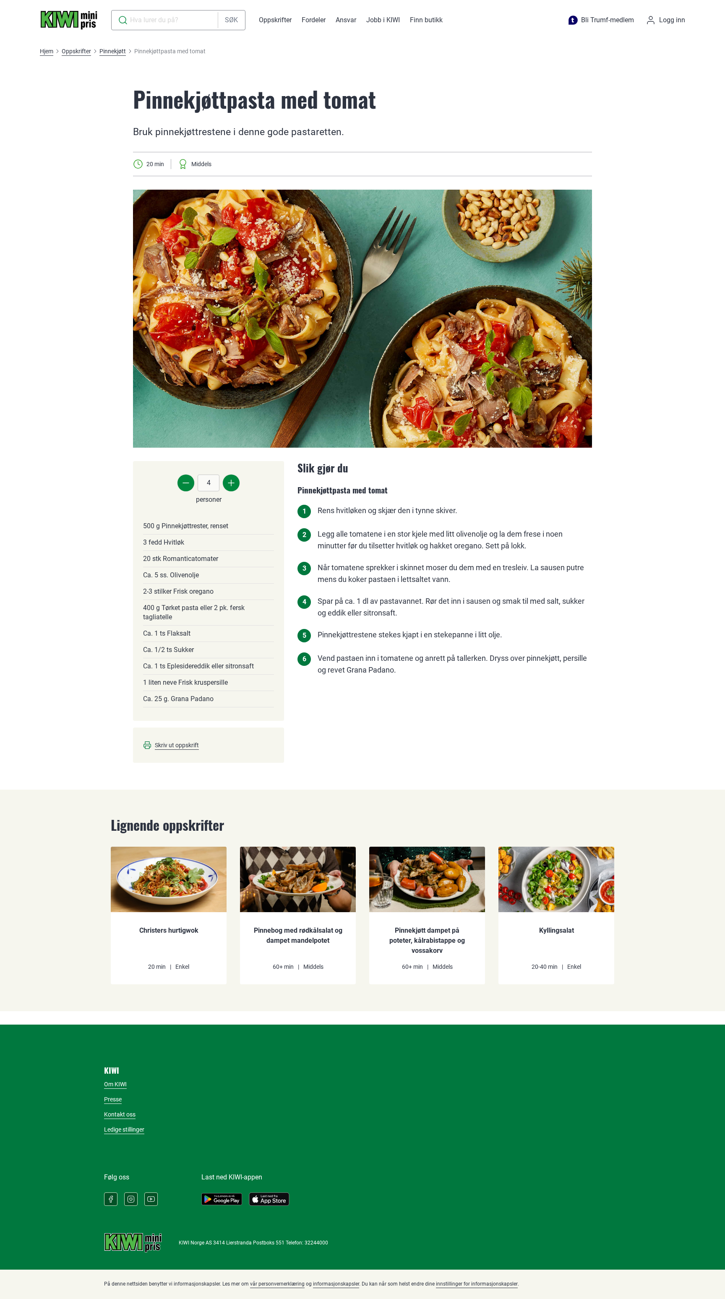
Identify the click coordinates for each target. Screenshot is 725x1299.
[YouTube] (151, 1199)
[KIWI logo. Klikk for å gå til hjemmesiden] (69, 20)
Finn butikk (426, 20)
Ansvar (346, 20)
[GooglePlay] (221, 1199)
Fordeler (314, 20)
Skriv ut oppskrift (177, 745)
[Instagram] (131, 1199)
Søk (231, 20)
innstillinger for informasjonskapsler (477, 1284)
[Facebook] (110, 1199)
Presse (113, 1099)
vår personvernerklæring (277, 1284)
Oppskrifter (275, 20)
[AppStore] (269, 1199)
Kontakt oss (120, 1114)
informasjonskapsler (336, 1284)
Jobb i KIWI (383, 20)
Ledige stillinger (124, 1129)
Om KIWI (115, 1084)
